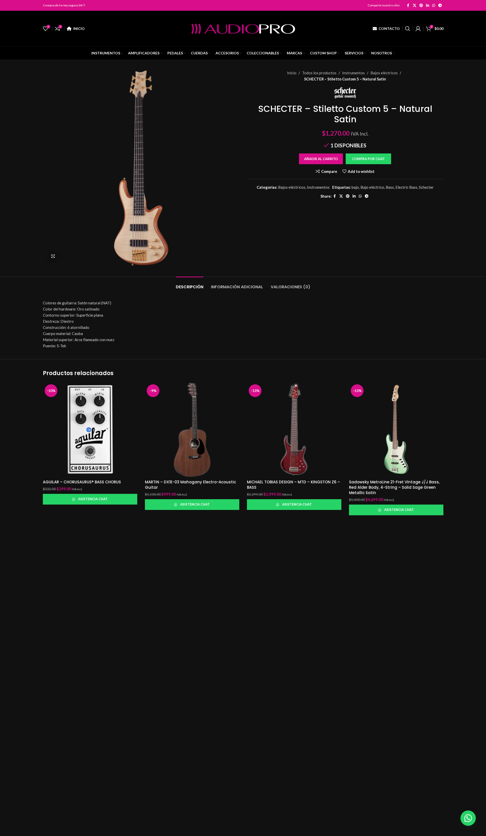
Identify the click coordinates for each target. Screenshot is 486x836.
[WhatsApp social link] (434, 5)
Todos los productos (319, 72)
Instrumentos (353, 72)
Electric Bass (406, 187)
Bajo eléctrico (372, 187)
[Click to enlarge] (53, 256)
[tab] (189, 284)
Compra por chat (368, 159)
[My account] (418, 28)
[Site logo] (243, 28)
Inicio (291, 72)
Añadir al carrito (321, 159)
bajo (355, 187)
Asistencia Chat (93, 499)
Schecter (426, 187)
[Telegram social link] (440, 5)
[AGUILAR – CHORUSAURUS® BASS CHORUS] (90, 430)
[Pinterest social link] (421, 5)
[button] (368, 158)
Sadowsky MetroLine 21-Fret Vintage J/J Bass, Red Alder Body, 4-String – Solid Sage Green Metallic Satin (394, 487)
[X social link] (414, 5)
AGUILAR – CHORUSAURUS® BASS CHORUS (82, 482)
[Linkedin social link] (428, 5)
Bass (390, 187)
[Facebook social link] (408, 5)
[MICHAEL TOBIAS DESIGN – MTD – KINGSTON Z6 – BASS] (294, 430)
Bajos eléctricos (384, 72)
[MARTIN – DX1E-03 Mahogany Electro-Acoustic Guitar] (192, 430)
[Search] (408, 28)
